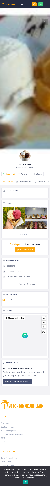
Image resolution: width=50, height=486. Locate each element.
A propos (5, 423)
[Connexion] (34, 4)
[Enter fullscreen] (44, 332)
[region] (25, 335)
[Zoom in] (44, 318)
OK (25, 482)
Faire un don (6, 462)
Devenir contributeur (9, 458)
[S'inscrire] (40, 4)
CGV (3, 442)
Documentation (7, 465)
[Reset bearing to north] (44, 326)
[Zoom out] (44, 322)
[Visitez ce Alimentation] (45, 22)
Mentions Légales (8, 431)
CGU (3, 438)
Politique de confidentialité (12, 434)
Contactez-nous (7, 427)
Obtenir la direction (16, 318)
